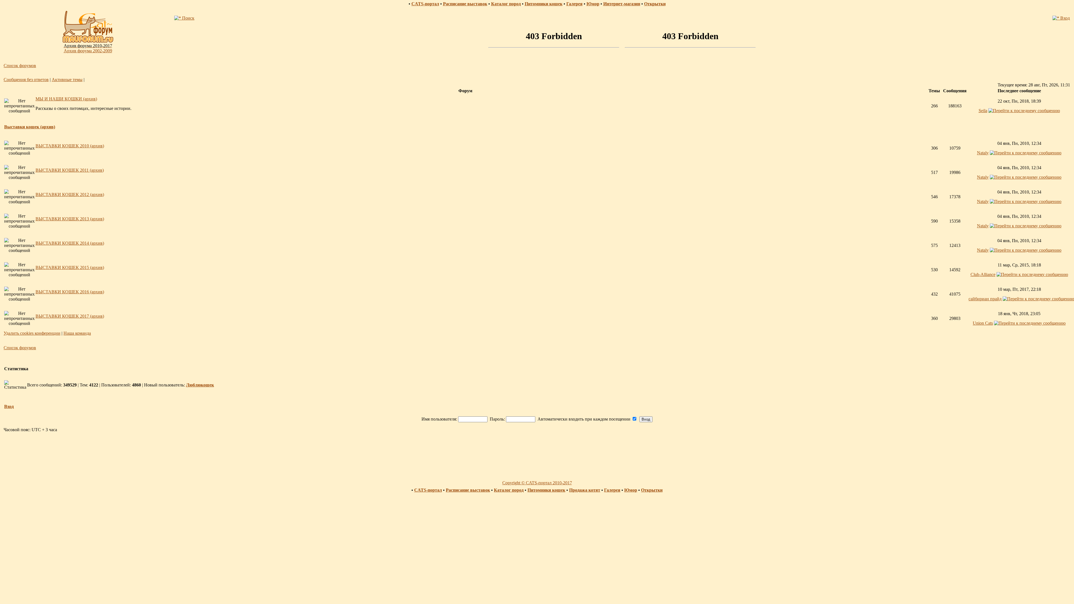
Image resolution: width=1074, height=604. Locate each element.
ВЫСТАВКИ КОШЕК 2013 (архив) (70, 218)
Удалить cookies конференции (32, 333)
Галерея (574, 3)
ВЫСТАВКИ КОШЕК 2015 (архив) (70, 267)
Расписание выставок (465, 3)
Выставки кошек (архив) (29, 126)
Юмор (593, 3)
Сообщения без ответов (26, 79)
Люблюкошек (200, 385)
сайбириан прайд (985, 298)
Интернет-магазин (621, 3)
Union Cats (983, 323)
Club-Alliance (983, 274)
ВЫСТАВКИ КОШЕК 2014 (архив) (70, 243)
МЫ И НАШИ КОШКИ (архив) (66, 98)
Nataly (983, 152)
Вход (1064, 18)
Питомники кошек (543, 3)
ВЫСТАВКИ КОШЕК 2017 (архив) (70, 316)
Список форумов (20, 65)
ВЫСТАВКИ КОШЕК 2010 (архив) (70, 145)
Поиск (187, 18)
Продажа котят (584, 490)
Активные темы (67, 79)
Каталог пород (506, 3)
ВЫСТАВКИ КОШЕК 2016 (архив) (70, 291)
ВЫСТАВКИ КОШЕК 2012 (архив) (70, 194)
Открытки (655, 3)
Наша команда (77, 333)
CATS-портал (425, 3)
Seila (983, 110)
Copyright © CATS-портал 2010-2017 (537, 482)
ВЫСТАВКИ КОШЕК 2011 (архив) (70, 170)
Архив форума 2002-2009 (88, 50)
